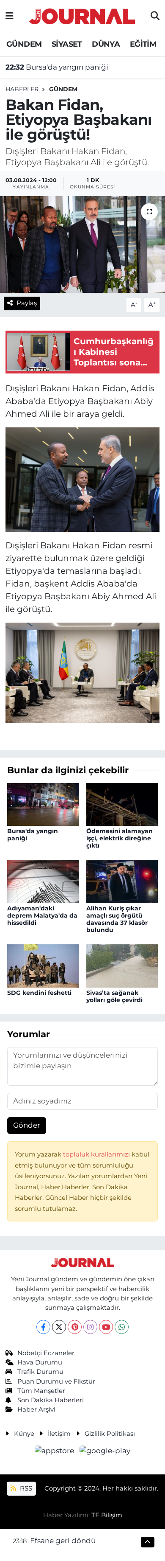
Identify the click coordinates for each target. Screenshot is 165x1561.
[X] (59, 1327)
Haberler (22, 89)
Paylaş (26, 303)
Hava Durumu (39, 1362)
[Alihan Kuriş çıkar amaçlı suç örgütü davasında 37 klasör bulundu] (122, 881)
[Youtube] (106, 1327)
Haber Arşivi (36, 1409)
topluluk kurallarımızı (97, 1154)
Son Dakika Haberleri (50, 1400)
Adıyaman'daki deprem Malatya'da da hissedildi (42, 915)
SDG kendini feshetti (39, 993)
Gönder (26, 1125)
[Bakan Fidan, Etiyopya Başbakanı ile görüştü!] (82, 244)
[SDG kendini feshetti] (43, 965)
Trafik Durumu (40, 1372)
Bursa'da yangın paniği (57, 67)
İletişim (59, 1433)
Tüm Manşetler (41, 1391)
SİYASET (67, 44)
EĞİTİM (143, 44)
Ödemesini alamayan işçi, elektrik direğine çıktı (119, 838)
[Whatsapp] (122, 1327)
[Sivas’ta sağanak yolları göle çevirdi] (122, 965)
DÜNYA (106, 44)
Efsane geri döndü (63, 1540)
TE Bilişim (106, 1515)
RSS (25, 1488)
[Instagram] (90, 1327)
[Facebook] (43, 1327)
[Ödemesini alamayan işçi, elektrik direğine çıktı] (122, 804)
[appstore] (55, 1452)
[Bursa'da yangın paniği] (43, 804)
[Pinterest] (75, 1327)
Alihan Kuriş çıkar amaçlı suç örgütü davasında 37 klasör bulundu (117, 918)
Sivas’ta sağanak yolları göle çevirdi (114, 996)
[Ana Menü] (10, 16)
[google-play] (105, 1452)
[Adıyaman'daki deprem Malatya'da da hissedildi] (43, 881)
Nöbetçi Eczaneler (45, 1353)
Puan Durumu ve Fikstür (56, 1381)
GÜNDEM (23, 44)
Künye (24, 1433)
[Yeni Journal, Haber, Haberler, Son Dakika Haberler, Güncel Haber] (82, 15)
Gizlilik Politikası (110, 1433)
